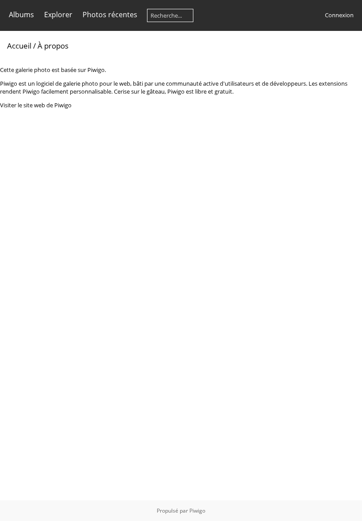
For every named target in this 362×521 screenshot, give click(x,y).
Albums (21, 14)
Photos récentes (110, 14)
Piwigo (197, 510)
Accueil (19, 46)
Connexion (339, 15)
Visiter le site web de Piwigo (36, 105)
